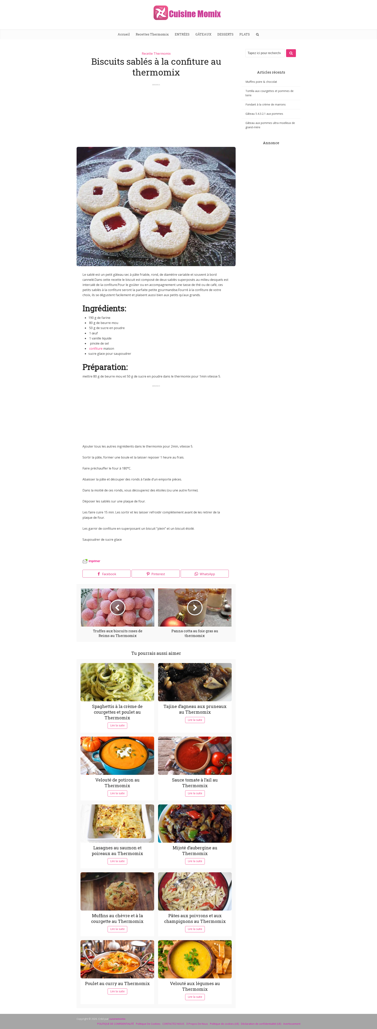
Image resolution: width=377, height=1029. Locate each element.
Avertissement (291, 1023)
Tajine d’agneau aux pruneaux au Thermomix (195, 709)
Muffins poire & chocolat (261, 82)
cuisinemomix (117, 1019)
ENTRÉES (182, 34)
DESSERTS (225, 34)
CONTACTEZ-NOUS (173, 1023)
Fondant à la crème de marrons (265, 104)
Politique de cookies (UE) (224, 1023)
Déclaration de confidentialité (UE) (261, 1023)
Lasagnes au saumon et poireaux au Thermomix (117, 850)
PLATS (244, 34)
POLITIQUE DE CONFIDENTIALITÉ (115, 1023)
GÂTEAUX (203, 34)
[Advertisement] (156, 113)
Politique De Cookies (148, 1023)
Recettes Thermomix (152, 34)
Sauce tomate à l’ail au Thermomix (195, 782)
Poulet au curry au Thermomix (117, 983)
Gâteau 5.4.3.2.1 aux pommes (264, 114)
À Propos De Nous (197, 1023)
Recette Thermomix (156, 53)
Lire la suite (117, 725)
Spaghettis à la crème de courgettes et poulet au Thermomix (117, 711)
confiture (95, 348)
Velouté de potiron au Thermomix (117, 782)
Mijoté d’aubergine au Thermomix (195, 850)
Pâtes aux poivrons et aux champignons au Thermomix (195, 918)
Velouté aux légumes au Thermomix (195, 986)
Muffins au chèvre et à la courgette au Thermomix (117, 918)
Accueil (124, 34)
